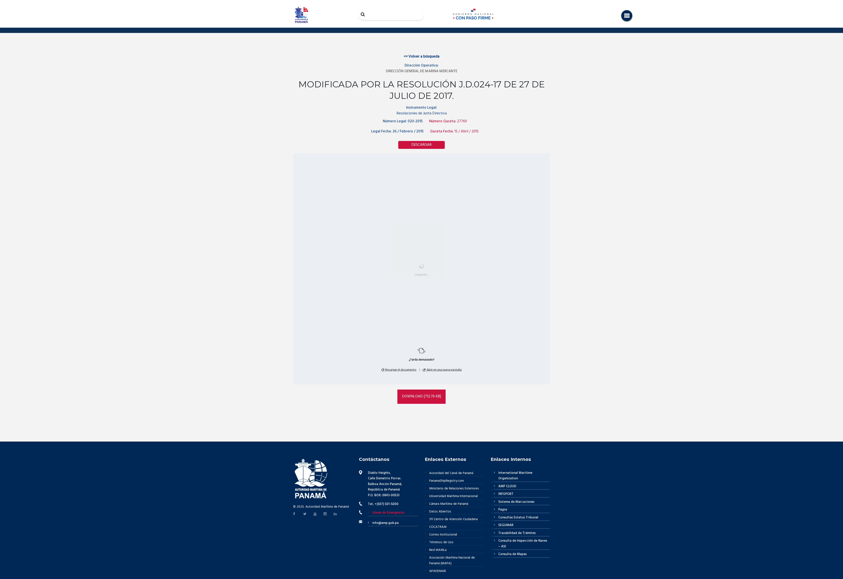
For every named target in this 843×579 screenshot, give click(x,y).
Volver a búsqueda (422, 57)
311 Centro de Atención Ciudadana (453, 519)
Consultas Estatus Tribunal (518, 517)
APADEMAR (437, 571)
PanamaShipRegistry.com (446, 480)
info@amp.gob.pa (385, 523)
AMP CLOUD (507, 486)
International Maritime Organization (515, 475)
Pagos (502, 509)
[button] (626, 15)
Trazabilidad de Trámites (517, 533)
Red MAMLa (438, 550)
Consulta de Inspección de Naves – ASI (522, 543)
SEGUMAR (505, 525)
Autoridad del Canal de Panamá (451, 473)
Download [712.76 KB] (421, 396)
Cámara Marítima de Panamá (448, 504)
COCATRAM (438, 527)
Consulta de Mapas (512, 554)
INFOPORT (505, 494)
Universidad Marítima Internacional (453, 496)
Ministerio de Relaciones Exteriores (454, 488)
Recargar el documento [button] (400, 369)
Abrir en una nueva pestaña (444, 369)
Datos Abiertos (440, 511)
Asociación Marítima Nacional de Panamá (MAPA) (452, 560)
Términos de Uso (441, 542)
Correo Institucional (443, 534)
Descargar (421, 145)
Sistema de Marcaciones (516, 502)
